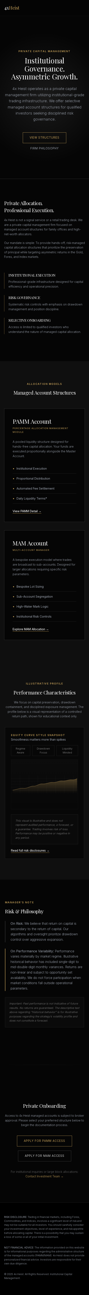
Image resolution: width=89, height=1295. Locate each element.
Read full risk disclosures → (30, 850)
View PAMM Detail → (27, 511)
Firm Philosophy (44, 148)
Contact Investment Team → (44, 1176)
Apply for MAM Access (44, 1155)
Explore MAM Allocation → (31, 629)
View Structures (44, 137)
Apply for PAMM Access (44, 1140)
